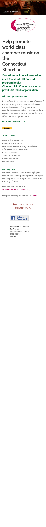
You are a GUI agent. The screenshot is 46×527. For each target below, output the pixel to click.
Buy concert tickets (23, 204)
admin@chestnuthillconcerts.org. (16, 189)
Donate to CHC (23, 207)
